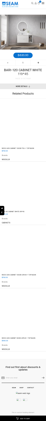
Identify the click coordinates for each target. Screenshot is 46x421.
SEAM (14, 387)
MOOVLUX (6, 159)
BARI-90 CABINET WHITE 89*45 (13, 211)
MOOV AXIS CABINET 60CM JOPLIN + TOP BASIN (18, 338)
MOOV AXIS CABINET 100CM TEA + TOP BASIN (18, 148)
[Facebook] (2, 213)
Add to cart (25, 418)
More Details (21, 86)
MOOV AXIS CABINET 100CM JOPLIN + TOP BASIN (19, 275)
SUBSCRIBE (42, 377)
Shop (22, 387)
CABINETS (6, 223)
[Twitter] (2, 208)
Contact (30, 387)
